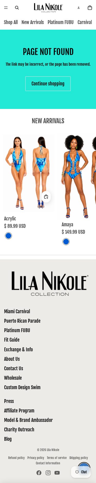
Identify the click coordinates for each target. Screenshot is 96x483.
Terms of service (57, 458)
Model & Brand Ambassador (28, 420)
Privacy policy (35, 458)
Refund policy (16, 458)
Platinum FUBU (61, 22)
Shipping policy (78, 458)
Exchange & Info (18, 349)
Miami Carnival (17, 311)
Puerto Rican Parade (22, 321)
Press (9, 401)
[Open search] (17, 8)
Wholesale (13, 378)
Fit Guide (11, 340)
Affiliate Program (19, 410)
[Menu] (6, 8)
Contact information (48, 463)
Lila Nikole (53, 450)
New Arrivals (33, 22)
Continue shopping (48, 83)
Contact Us (13, 368)
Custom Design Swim (22, 387)
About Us (12, 359)
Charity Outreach (19, 429)
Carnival (85, 22)
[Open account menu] (78, 7)
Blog (8, 439)
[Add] (46, 197)
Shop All (11, 22)
